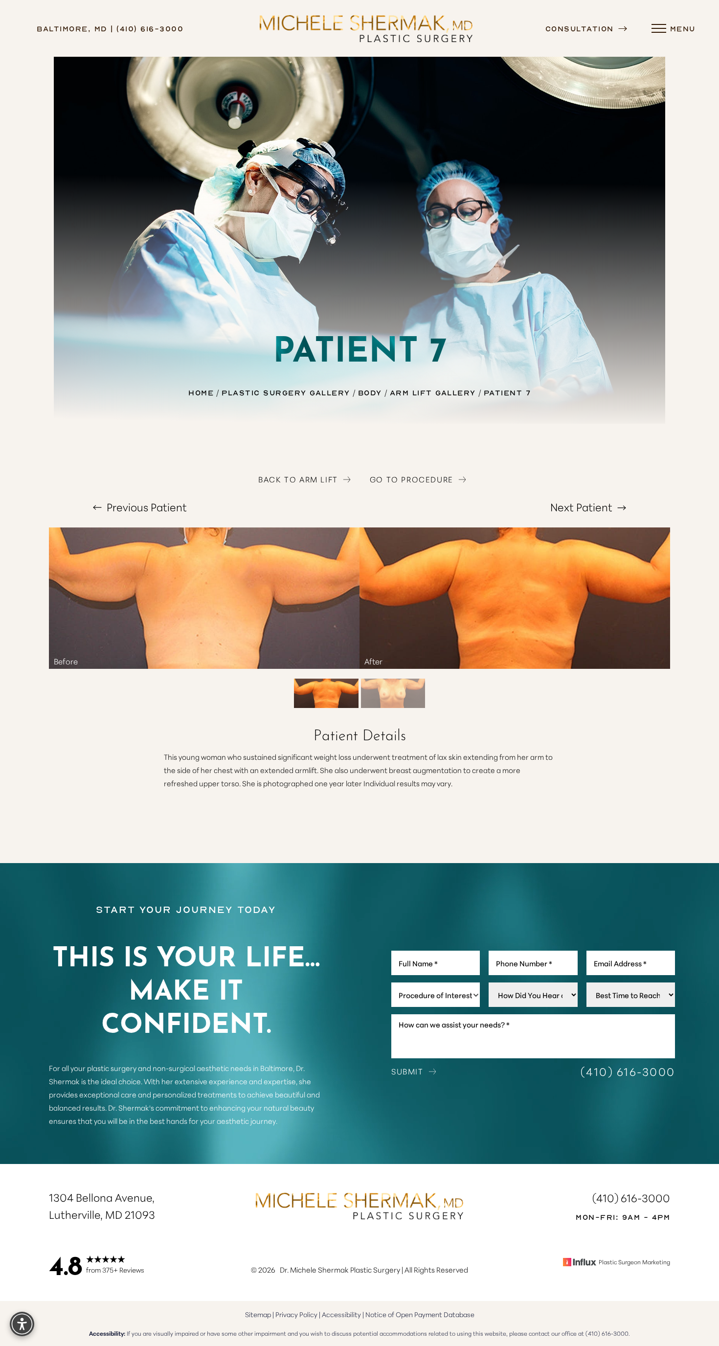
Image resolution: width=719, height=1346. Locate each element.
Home (201, 392)
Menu (683, 28)
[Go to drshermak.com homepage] (366, 28)
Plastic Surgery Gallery (286, 392)
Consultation (581, 28)
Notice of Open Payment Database (419, 1314)
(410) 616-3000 (628, 1071)
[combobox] (435, 994)
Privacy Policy (296, 1314)
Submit (407, 1071)
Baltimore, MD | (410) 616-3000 (110, 28)
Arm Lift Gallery (433, 392)
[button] (659, 28)
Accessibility (341, 1314)
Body (370, 392)
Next (581, 506)
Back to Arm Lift (298, 479)
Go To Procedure (411, 479)
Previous (145, 506)
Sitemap (258, 1314)
